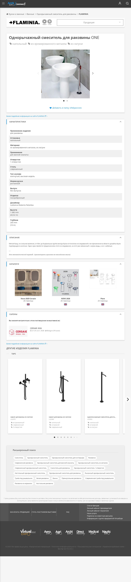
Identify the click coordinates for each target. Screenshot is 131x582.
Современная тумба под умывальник (99, 478)
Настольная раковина (44, 483)
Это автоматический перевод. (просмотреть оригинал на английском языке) (39, 255)
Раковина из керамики (23, 483)
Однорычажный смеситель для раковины (65, 473)
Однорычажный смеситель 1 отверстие (89, 468)
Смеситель (19, 458)
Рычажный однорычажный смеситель (99, 473)
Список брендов (93, 506)
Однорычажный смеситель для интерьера (68, 458)
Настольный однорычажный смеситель (30, 473)
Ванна (55, 478)
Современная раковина (24, 463)
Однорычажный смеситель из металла (93, 463)
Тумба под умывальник (23, 478)
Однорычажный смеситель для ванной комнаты (55, 463)
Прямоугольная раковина (71, 478)
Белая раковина (42, 478)
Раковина (92, 458)
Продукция (88, 22)
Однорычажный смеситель (37, 458)
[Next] (93, 73)
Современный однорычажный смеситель (30, 468)
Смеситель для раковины (60, 468)
